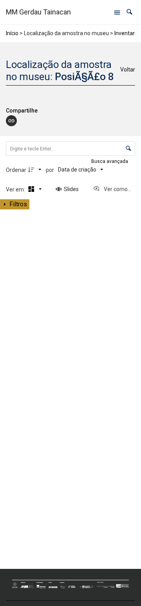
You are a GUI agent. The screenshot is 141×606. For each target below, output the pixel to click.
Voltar (127, 69)
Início (12, 33)
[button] (129, 12)
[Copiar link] (11, 120)
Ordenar (16, 170)
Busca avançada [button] (110, 161)
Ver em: (16, 189)
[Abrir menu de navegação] (117, 12)
